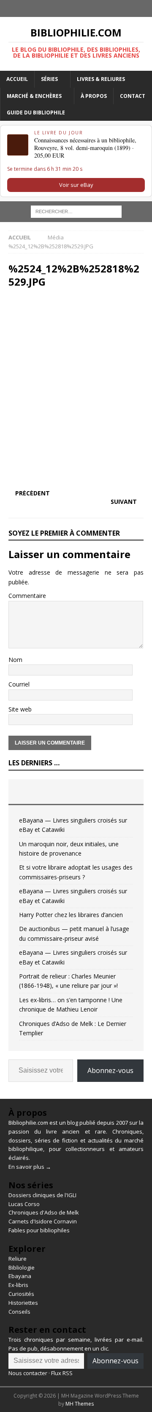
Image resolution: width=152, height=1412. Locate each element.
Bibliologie (21, 1267)
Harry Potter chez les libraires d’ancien (71, 915)
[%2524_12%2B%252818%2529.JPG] (76, 477)
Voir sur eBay (76, 185)
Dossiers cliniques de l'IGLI (42, 1195)
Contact (132, 96)
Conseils (19, 1311)
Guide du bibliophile (36, 112)
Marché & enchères (34, 96)
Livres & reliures (101, 79)
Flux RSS (62, 1373)
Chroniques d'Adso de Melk (43, 1212)
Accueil (17, 79)
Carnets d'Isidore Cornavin (42, 1221)
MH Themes (79, 1403)
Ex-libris (18, 1285)
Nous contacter (27, 1373)
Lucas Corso (24, 1204)
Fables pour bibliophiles (39, 1230)
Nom (15, 660)
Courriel (19, 684)
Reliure (17, 1258)
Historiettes (23, 1302)
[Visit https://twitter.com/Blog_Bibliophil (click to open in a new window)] (84, 8)
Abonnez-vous (110, 1070)
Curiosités (21, 1294)
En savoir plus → (29, 1166)
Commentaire (27, 596)
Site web (20, 709)
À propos (94, 96)
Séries (49, 79)
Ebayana (19, 1276)
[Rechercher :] (76, 211)
